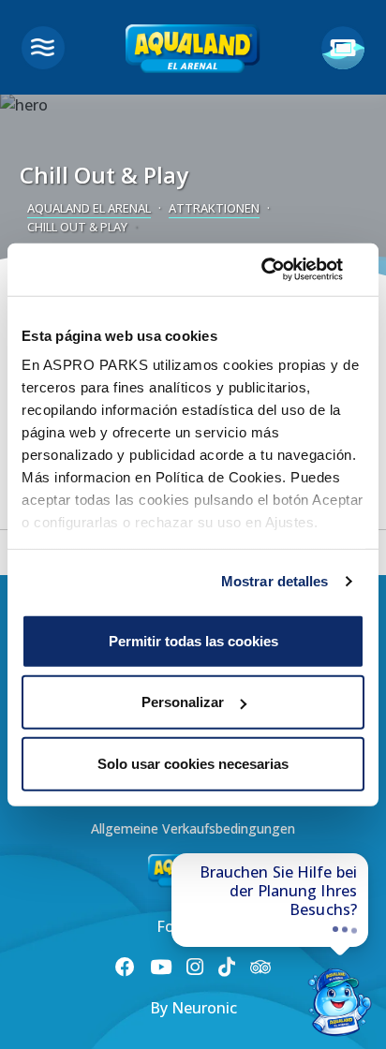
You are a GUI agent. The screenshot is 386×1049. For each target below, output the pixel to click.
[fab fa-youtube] (160, 966)
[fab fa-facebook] (125, 966)
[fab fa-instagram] (194, 966)
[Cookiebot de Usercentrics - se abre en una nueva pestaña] (282, 270)
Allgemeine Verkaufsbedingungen (193, 828)
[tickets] (342, 47)
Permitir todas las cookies (193, 640)
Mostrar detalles (275, 581)
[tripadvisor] (261, 967)
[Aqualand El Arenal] (193, 52)
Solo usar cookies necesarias (193, 763)
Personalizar (182, 702)
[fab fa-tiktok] (226, 966)
